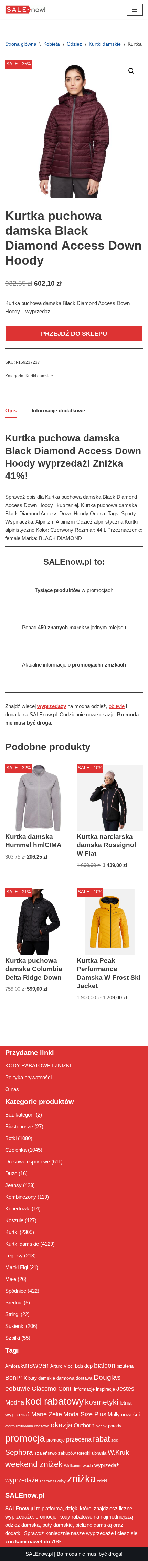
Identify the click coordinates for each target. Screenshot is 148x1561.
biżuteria (125, 1366)
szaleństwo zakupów (55, 1453)
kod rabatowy (54, 1401)
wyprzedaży (51, 706)
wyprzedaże (21, 1480)
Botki (11, 1138)
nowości (130, 1414)
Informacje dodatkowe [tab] (58, 410)
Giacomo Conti (52, 1388)
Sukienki (14, 1326)
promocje (55, 1440)
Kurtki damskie (105, 44)
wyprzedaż (106, 1465)
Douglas (107, 1377)
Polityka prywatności (28, 1077)
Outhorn (84, 1425)
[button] (131, 71)
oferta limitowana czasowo (27, 1426)
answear (35, 1365)
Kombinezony (20, 1197)
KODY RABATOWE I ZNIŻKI (38, 1066)
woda (88, 1465)
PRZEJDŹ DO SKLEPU (74, 333)
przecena (79, 1439)
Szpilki (12, 1338)
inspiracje (105, 1389)
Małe (10, 1279)
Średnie (13, 1302)
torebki (84, 1453)
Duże (11, 1173)
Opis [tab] (11, 410)
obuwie (117, 706)
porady (114, 1425)
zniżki (102, 1481)
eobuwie (17, 1388)
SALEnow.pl (39, 1554)
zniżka (81, 1478)
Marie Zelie (46, 1414)
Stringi (12, 1314)
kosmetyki (101, 1402)
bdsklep (84, 1366)
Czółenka (16, 1150)
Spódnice (15, 1291)
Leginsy (14, 1255)
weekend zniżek (34, 1464)
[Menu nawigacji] (135, 10)
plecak (101, 1426)
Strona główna (20, 44)
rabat (101, 1439)
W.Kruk (118, 1452)
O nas (12, 1089)
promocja (25, 1438)
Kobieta (51, 44)
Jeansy (13, 1185)
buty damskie (41, 1378)
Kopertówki (17, 1209)
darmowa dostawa (74, 1378)
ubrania (99, 1453)
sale (114, 1440)
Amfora (12, 1366)
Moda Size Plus (84, 1414)
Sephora (19, 1452)
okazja (61, 1425)
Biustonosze (19, 1126)
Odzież (74, 44)
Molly (114, 1414)
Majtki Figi (16, 1267)
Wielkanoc (72, 1466)
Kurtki (11, 1232)
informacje (84, 1389)
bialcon (104, 1365)
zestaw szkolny (53, 1481)
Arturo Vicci (62, 1366)
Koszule (14, 1220)
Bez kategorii (19, 1115)
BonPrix (16, 1377)
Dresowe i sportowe (27, 1162)
